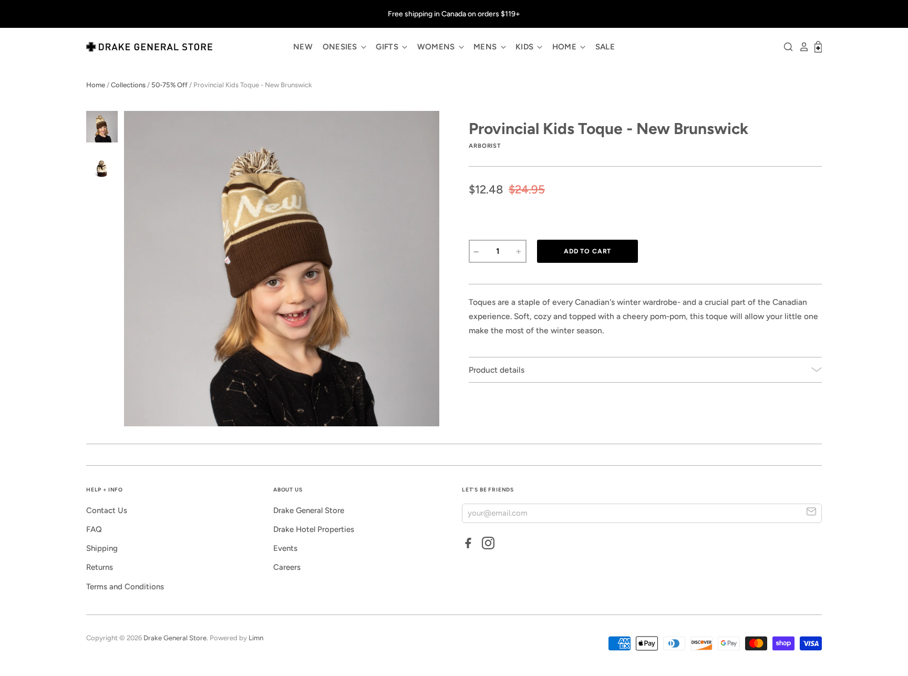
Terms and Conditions (125, 586)
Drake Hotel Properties (313, 529)
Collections (128, 85)
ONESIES (341, 47)
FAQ (94, 529)
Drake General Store (308, 510)
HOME (565, 47)
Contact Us (106, 510)
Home (95, 85)
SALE (605, 47)
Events (285, 548)
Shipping (102, 548)
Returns (99, 567)
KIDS (525, 47)
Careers (287, 567)
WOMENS (437, 47)
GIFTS (388, 47)
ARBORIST (485, 145)
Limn (256, 638)
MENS (486, 47)
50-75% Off (169, 85)
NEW (303, 47)
